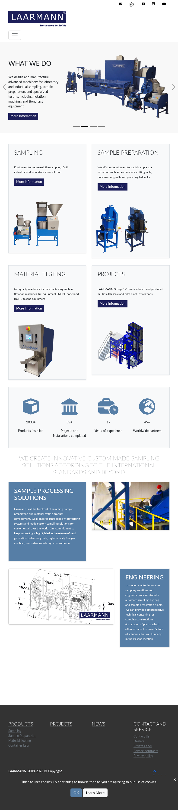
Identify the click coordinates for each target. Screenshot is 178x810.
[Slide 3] (93, 126)
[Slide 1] (76, 126)
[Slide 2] (84, 126)
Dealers (139, 741)
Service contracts (146, 751)
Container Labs (19, 745)
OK (76, 793)
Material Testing (19, 740)
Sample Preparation (22, 736)
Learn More (95, 793)
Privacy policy (143, 756)
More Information (23, 116)
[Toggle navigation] (14, 35)
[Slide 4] (101, 126)
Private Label (143, 746)
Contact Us (141, 736)
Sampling (14, 731)
